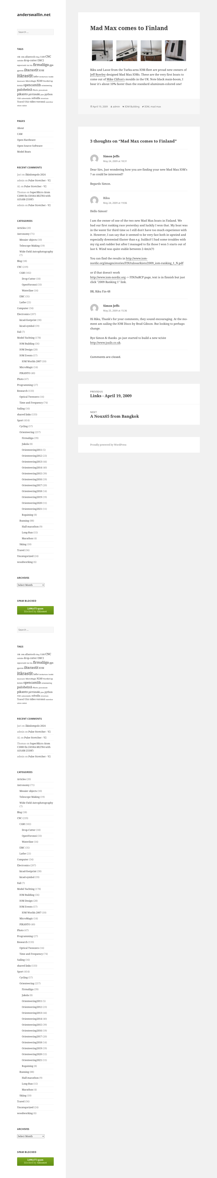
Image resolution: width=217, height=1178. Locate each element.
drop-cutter (30, 60)
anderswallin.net (34, 14)
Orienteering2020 (32, 503)
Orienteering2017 (32, 485)
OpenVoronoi (29, 284)
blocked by (35, 610)
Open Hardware (26, 139)
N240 (40, 80)
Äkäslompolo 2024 (35, 174)
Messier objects (28, 239)
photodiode (43, 90)
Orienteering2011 (32, 449)
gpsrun (20, 70)
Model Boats (24, 151)
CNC (48, 56)
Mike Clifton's (116, 79)
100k (23, 57)
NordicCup (48, 81)
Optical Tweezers (29, 396)
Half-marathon (30, 526)
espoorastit (21, 65)
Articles (21, 228)
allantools (30, 56)
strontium (44, 98)
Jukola (25, 444)
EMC (22, 296)
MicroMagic (31, 81)
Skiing (22, 544)
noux (20, 85)
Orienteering (26, 432)
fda (31, 65)
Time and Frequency (31, 402)
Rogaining (27, 514)
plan (42, 95)
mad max (156, 106)
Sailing (21, 408)
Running (24, 520)
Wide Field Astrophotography (36, 251)
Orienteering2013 (32, 461)
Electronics (23, 314)
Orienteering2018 (32, 491)
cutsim (20, 60)
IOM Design (26, 349)
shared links (24, 414)
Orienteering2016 (32, 479)
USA (27, 101)
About (20, 128)
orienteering (46, 85)
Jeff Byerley (98, 74)
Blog (37, 57)
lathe (36, 76)
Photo (35, 90)
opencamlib (32, 85)
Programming (25, 385)
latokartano (43, 77)
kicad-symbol (26, 326)
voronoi (40, 101)
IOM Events (25, 355)
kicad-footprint (27, 320)
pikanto (22, 94)
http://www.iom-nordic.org (108, 277)
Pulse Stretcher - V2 (39, 180)
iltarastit (31, 69)
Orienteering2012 (32, 455)
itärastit (25, 76)
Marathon (27, 538)
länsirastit (21, 81)
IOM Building (26, 343)
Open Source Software (30, 145)
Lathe (22, 302)
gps (51, 65)
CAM (42, 56)
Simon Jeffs (111, 156)
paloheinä (24, 89)
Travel (20, 101)
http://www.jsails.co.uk (105, 343)
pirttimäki (34, 94)
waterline (49, 102)
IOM (41, 70)
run (19, 98)
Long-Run (27, 532)
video (33, 101)
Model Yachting (26, 337)
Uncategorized (25, 556)
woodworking (25, 562)
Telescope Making (29, 245)
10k (18, 56)
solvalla (36, 98)
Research (22, 390)
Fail (19, 331)
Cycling (23, 426)
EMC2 (40, 60)
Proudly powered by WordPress (108, 444)
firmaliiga (41, 64)
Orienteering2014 (32, 467)
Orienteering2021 (32, 509)
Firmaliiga (28, 438)
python (49, 94)
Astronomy (23, 233)
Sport (20, 420)
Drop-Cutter (29, 278)
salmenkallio (26, 98)
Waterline (27, 290)
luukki (51, 77)
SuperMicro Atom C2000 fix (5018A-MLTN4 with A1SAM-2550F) (33, 196)
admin (116, 106)
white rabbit (22, 105)
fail (28, 65)
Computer (22, 308)
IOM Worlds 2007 (31, 361)
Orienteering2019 (32, 497)
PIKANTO (24, 373)
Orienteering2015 (32, 473)
